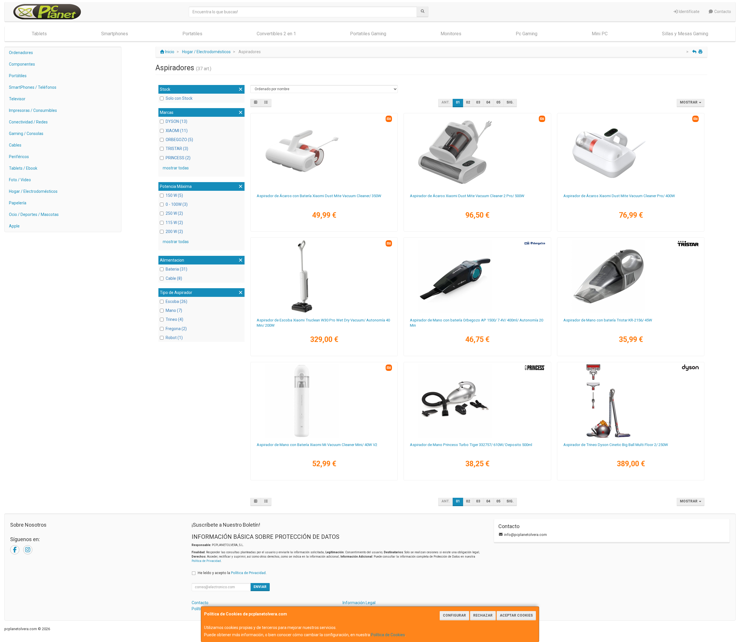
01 (458, 102)
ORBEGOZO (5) (179, 139)
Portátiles (18, 75)
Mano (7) (174, 310)
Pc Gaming (526, 33)
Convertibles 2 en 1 (276, 33)
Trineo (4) (174, 319)
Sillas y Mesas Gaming (685, 33)
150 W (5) (174, 195)
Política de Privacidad (206, 561)
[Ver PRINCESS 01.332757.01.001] (477, 401)
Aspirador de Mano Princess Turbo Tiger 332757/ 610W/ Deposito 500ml (471, 445)
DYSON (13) (176, 121)
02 (468, 102)
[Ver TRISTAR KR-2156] (631, 276)
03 (478, 102)
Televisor (17, 99)
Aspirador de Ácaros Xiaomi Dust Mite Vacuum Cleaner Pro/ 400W (619, 196)
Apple (14, 226)
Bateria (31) (176, 269)
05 (498, 102)
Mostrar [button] (689, 102)
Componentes (22, 64)
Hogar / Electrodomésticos (33, 191)
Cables (15, 145)
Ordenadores (21, 52)
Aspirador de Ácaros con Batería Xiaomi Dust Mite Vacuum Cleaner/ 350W (319, 196)
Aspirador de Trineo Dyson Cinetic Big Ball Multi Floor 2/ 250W (615, 445)
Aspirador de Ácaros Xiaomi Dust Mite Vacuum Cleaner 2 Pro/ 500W (467, 196)
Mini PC (600, 33)
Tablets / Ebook (23, 168)
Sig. (510, 102)
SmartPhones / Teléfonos (32, 87)
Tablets (39, 33)
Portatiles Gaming (368, 33)
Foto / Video (20, 179)
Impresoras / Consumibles (33, 110)
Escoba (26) (176, 301)
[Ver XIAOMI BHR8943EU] (631, 152)
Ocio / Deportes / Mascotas (34, 214)
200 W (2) (174, 231)
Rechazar (483, 615)
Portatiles (192, 33)
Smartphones (114, 33)
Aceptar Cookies (516, 615)
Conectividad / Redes (28, 122)
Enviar (260, 587)
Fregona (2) (176, 328)
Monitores (451, 33)
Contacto (722, 11)
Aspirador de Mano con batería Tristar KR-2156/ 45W (607, 320)
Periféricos (19, 156)
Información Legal (359, 602)
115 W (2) (174, 222)
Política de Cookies (388, 634)
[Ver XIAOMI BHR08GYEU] (324, 276)
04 (488, 102)
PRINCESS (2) (178, 158)
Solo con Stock (179, 98)
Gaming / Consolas (26, 133)
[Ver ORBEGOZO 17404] (477, 276)
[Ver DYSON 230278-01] (631, 401)
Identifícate (689, 11)
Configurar (454, 615)
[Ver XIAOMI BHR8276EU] (324, 152)
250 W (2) (174, 213)
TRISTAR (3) (177, 148)
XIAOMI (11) (177, 130)
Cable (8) (174, 278)
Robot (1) (174, 337)
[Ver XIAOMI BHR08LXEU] (477, 152)
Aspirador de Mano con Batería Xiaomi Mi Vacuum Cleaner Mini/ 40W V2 (317, 445)
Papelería (17, 203)
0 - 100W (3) (177, 204)
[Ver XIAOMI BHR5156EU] (324, 401)
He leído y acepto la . (232, 573)
